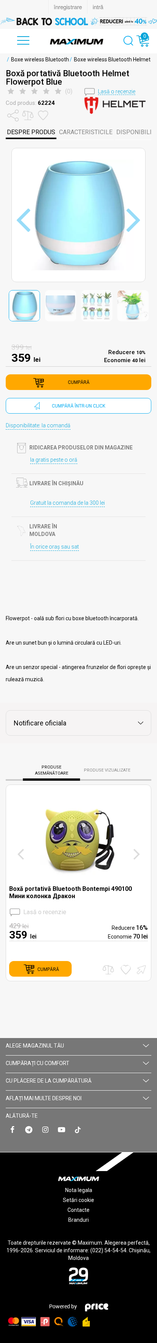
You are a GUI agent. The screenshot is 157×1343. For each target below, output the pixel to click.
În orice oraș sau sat (54, 547)
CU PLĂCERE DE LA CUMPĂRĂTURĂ (48, 1081)
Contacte (78, 1210)
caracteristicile (85, 132)
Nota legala (78, 1190)
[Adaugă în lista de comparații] (108, 969)
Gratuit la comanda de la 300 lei (67, 503)
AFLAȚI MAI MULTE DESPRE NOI (44, 1098)
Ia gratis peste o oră (53, 460)
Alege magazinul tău (35, 1046)
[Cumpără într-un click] (140, 968)
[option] (78, 21)
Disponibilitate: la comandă (38, 425)
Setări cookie (78, 1200)
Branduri (78, 1220)
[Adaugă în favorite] (125, 969)
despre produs (31, 132)
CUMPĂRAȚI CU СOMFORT (37, 1063)
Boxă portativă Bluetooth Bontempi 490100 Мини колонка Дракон (70, 892)
